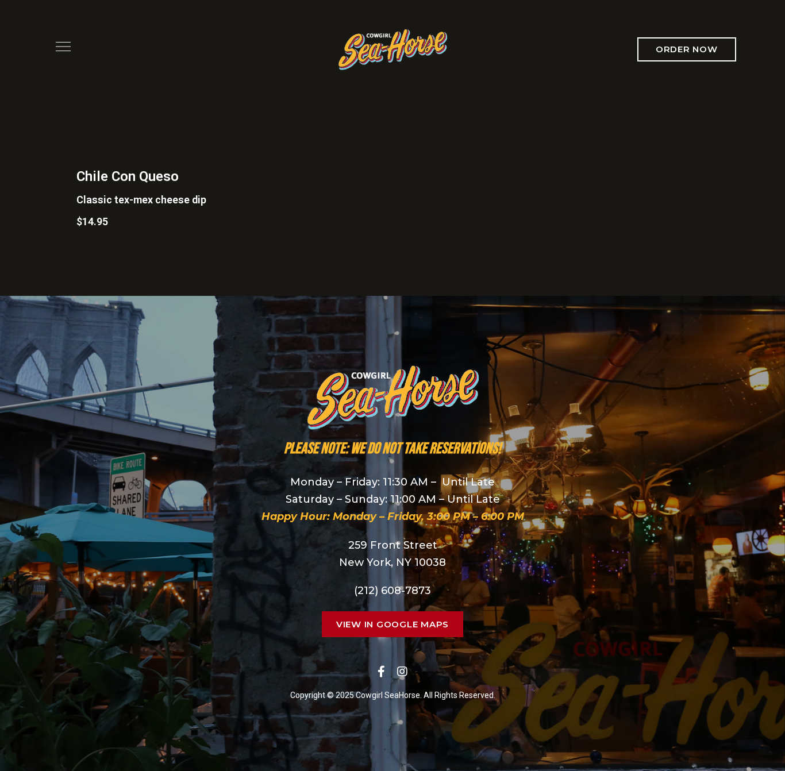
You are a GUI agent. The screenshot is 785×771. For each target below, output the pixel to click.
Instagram (402, 671)
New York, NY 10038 (392, 562)
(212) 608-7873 (392, 590)
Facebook (381, 671)
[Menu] (60, 46)
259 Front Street (392, 545)
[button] (686, 49)
